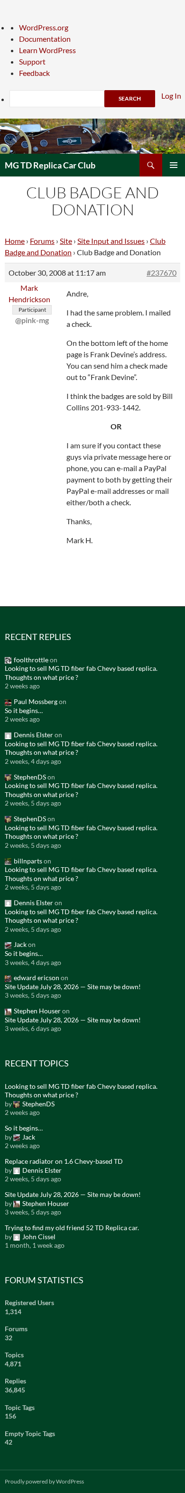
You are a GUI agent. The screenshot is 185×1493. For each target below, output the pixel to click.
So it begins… (24, 710)
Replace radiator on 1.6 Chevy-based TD (64, 1161)
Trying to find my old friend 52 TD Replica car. (72, 1228)
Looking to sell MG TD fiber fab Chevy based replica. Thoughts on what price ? (81, 672)
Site (66, 240)
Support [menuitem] (32, 61)
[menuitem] (97, 98)
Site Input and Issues (111, 240)
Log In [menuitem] (171, 95)
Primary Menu (173, 165)
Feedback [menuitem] (34, 72)
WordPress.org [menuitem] (43, 27)
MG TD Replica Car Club (50, 165)
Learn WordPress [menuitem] (47, 50)
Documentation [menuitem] (45, 38)
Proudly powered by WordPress (44, 1481)
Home (15, 240)
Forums (42, 240)
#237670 (161, 272)
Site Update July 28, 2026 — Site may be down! (73, 987)
